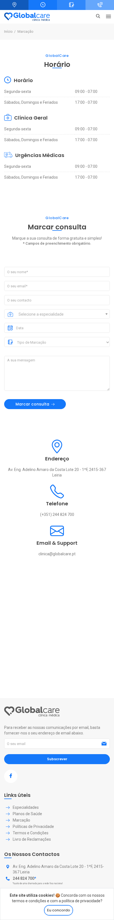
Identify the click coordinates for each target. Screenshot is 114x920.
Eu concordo (58, 910)
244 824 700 (23, 878)
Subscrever (57, 759)
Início (8, 31)
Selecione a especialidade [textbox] (41, 314)
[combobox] (63, 314)
